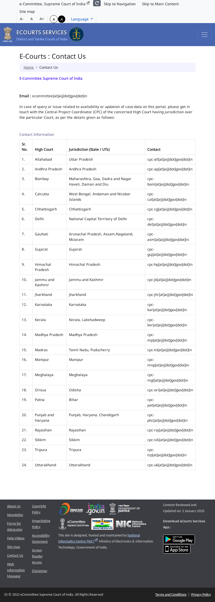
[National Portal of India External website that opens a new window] (96, 510)
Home (29, 67)
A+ (42, 18)
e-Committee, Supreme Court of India (53, 3)
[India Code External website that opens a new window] (102, 525)
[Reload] (97, 3)
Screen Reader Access (37, 556)
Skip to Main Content (160, 3)
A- (22, 18)
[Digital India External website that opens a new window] (71, 510)
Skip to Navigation (120, 3)
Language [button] (80, 19)
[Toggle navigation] (204, 34)
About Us (13, 506)
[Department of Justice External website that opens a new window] (125, 510)
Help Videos (15, 538)
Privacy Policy (201, 594)
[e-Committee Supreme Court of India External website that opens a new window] (73, 525)
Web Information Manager (16, 570)
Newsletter (15, 515)
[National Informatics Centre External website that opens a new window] (131, 525)
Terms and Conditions (170, 594)
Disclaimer (39, 571)
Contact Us (15, 555)
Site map (27, 11)
